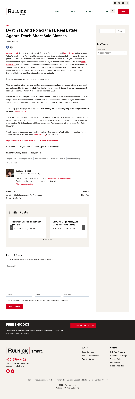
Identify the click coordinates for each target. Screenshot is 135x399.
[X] (11, 47)
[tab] (43, 239)
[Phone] (127, 3)
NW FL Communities (90, 356)
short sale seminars (58, 159)
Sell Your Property (117, 352)
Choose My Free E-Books (83, 325)
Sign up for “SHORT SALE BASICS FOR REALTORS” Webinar (32, 141)
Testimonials (59, 380)
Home (29, 380)
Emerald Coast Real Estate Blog (80, 380)
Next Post (85, 193)
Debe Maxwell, (40, 135)
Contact (123, 11)
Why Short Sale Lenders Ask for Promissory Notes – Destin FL (24, 195)
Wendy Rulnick (13, 41)
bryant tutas (11, 159)
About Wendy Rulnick (43, 380)
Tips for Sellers (116, 359)
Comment (11, 266)
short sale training (73, 159)
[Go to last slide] (11, 227)
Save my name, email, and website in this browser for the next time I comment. (38, 300)
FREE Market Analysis (119, 356)
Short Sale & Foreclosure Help (117, 364)
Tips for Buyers (88, 359)
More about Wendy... (24, 184)
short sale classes (41, 159)
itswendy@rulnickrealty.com (59, 178)
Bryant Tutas (68, 53)
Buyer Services (88, 352)
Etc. (7, 26)
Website (67, 294)
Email (39, 294)
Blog (106, 11)
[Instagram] (119, 3)
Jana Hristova (20, 111)
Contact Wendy (101, 380)
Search (120, 31)
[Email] (123, 3)
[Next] (83, 227)
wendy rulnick (12, 163)
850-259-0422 (16, 359)
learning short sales (26, 159)
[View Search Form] (112, 11)
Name (10, 294)
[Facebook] (115, 3)
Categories (101, 49)
